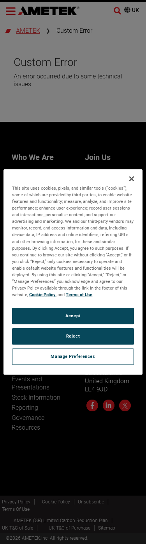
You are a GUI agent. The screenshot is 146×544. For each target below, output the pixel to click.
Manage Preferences (73, 356)
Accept (72, 315)
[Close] (131, 178)
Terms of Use (79, 294)
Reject (73, 336)
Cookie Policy (42, 294)
